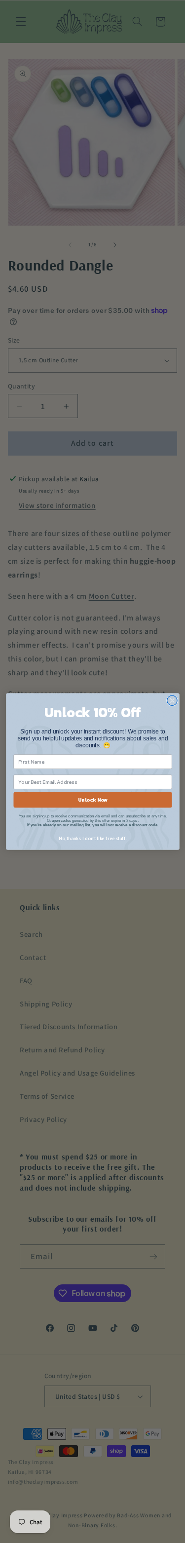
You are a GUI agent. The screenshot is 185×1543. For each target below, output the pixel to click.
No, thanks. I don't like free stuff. (93, 838)
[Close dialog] (172, 700)
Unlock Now (92, 800)
